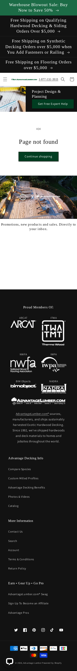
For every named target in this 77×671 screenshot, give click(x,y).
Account (13, 550)
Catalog (13, 506)
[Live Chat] (9, 661)
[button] (5, 79)
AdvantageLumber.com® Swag (28, 594)
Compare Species (19, 469)
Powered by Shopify (52, 663)
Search (12, 541)
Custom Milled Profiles (23, 478)
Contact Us (15, 531)
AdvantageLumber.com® (32, 414)
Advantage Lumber (32, 663)
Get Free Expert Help (53, 104)
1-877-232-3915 (48, 79)
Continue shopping (38, 156)
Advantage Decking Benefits (26, 487)
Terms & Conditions (21, 559)
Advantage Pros (18, 613)
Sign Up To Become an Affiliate (28, 603)
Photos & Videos (19, 496)
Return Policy (17, 568)
